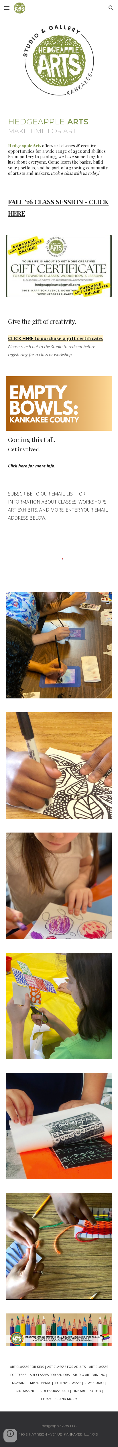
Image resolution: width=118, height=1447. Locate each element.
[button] (7, 8)
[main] (59, 124)
